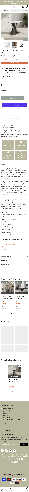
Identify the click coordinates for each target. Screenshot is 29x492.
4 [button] (17, 313)
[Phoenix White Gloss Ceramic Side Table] (14, 371)
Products (7, 10)
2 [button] (13, 313)
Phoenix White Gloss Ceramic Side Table (14, 381)
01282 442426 (7, 417)
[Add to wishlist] (12, 283)
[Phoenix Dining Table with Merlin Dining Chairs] (7, 287)
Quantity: (3, 90)
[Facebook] (2, 450)
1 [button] (11, 313)
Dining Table (5, 241)
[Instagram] (6, 450)
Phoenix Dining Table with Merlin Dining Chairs (7, 297)
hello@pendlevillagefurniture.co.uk (14, 134)
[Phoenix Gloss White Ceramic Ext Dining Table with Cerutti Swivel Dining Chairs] (21, 287)
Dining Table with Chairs (8, 244)
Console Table (6, 247)
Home (2, 10)
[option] (14, 26)
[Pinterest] (10, 450)
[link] (5, 55)
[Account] (23, 7)
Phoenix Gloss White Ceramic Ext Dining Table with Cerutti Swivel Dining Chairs (21, 297)
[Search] (6, 7)
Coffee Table (5, 249)
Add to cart (12, 98)
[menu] (2, 7)
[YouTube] (14, 450)
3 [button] (15, 313)
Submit (24, 444)
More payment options (14, 109)
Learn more (5, 79)
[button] (24, 39)
